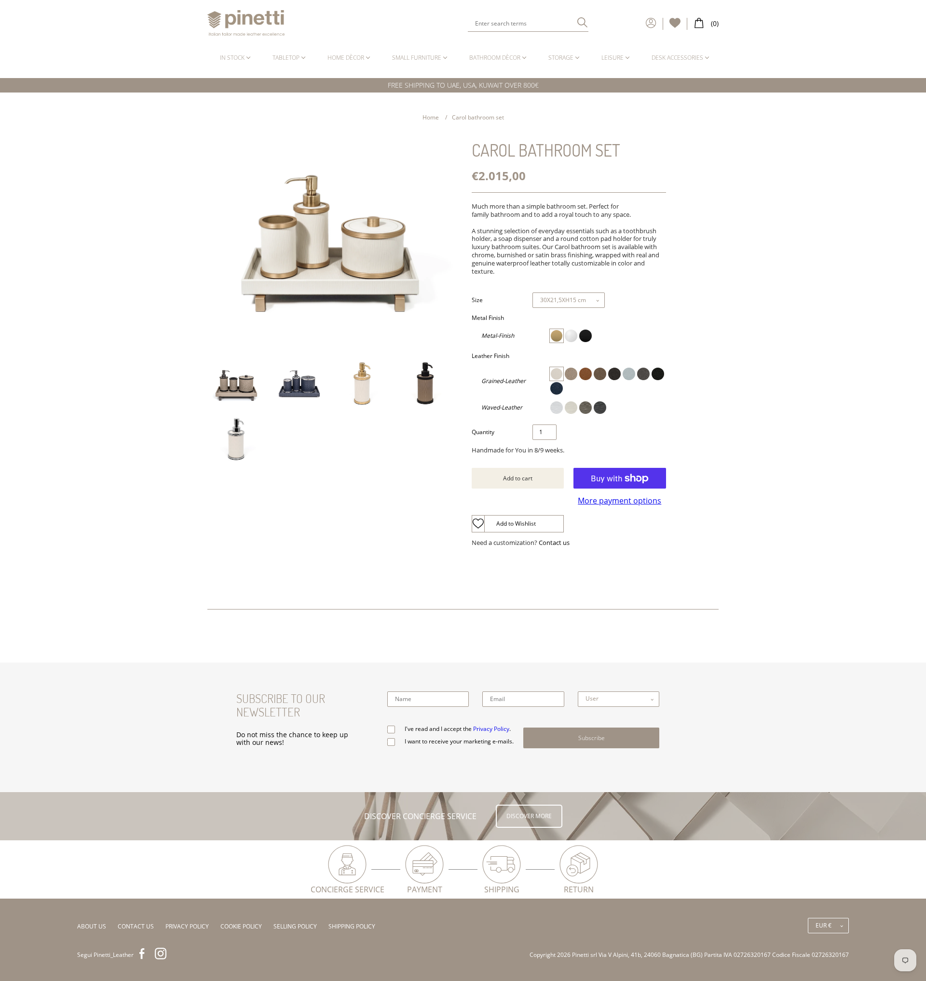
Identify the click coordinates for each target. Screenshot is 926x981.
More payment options (619, 500)
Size (477, 300)
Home (430, 117)
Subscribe (591, 738)
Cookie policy (241, 926)
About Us (91, 926)
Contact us (554, 542)
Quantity (483, 432)
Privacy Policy (491, 729)
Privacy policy (187, 926)
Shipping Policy (351, 926)
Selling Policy (295, 926)
